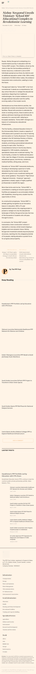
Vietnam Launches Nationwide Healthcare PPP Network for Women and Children (17, 330)
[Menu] (3, 3)
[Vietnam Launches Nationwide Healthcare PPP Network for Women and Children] (18, 318)
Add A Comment (18, 440)
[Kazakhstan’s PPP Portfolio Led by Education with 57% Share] (18, 292)
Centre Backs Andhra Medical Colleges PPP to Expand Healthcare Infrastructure (17, 433)
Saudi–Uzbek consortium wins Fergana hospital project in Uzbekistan (21, 528)
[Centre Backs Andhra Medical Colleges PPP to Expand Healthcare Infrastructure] (18, 420)
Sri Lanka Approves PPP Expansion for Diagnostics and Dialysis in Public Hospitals (21, 537)
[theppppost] (18, 3)
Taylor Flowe (11, 56)
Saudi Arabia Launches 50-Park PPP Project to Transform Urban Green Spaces (17, 381)
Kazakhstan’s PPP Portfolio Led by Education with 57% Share (16, 305)
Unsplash (18, 56)
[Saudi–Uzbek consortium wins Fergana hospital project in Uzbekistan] (5, 530)
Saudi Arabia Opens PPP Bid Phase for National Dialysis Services (17, 407)
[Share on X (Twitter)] (10, 29)
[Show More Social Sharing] (14, 29)
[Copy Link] (3, 29)
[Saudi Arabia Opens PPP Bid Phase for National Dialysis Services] (18, 395)
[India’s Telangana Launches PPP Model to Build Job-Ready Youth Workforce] (18, 343)
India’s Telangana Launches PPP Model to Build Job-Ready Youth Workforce (17, 356)
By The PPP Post (15, 269)
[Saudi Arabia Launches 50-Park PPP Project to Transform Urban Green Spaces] (18, 369)
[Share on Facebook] (6, 29)
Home (3, 8)
